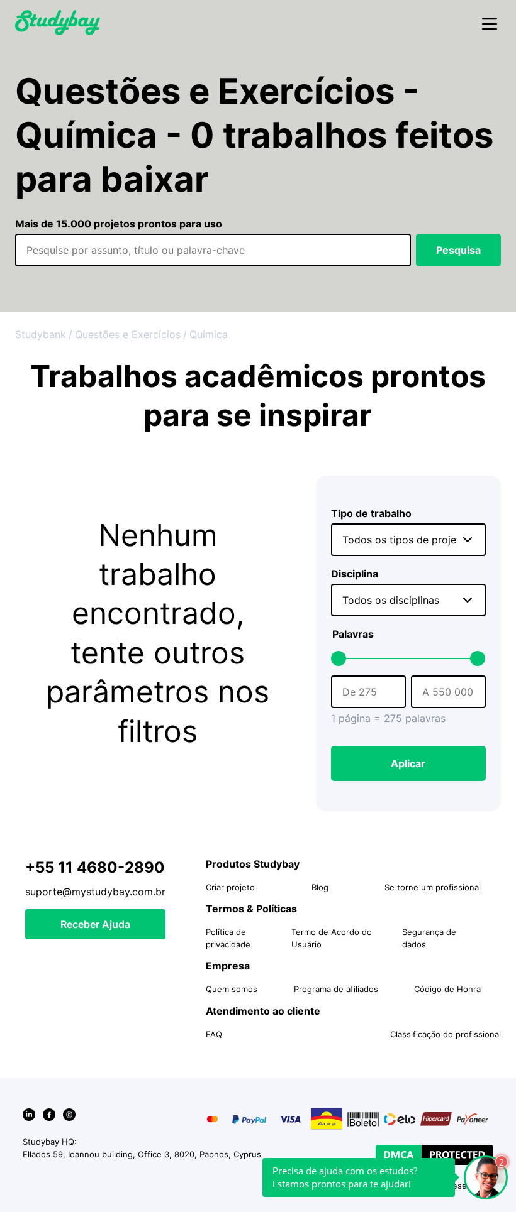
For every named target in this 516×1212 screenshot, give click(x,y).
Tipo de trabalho (371, 513)
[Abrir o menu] (489, 24)
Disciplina (354, 573)
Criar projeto (230, 887)
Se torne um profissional (432, 887)
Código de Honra (447, 989)
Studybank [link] (40, 334)
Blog (319, 887)
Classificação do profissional (445, 1034)
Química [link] (208, 334)
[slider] (338, 658)
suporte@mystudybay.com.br (95, 891)
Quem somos (231, 989)
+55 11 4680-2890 (95, 867)
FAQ (214, 1034)
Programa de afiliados (336, 989)
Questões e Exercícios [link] (128, 334)
